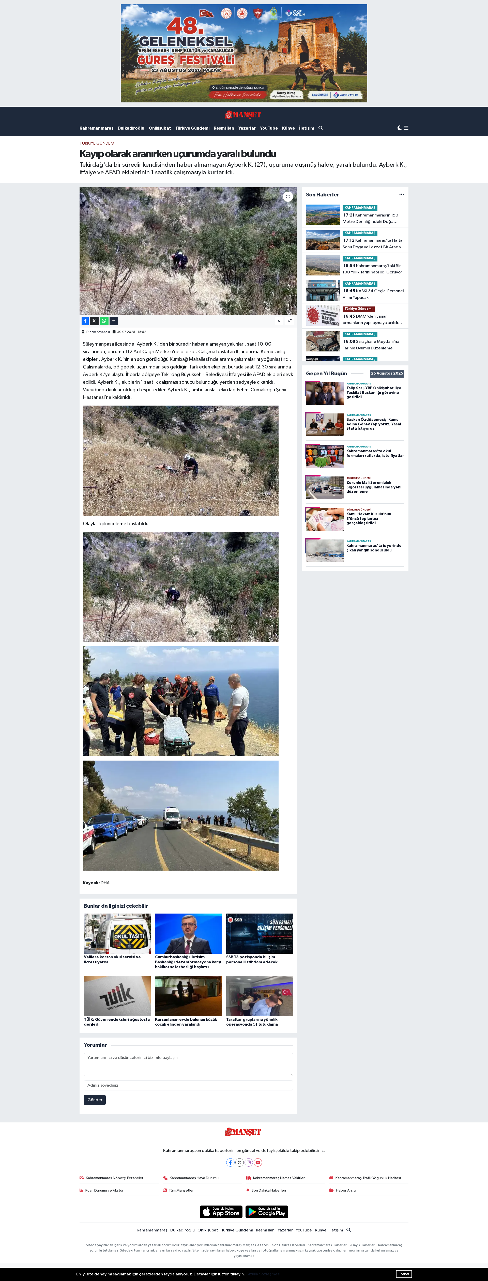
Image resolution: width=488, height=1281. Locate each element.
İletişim (306, 128)
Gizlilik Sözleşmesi (263, 1274)
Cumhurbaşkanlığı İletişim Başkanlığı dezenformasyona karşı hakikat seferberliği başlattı (188, 962)
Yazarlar (247, 128)
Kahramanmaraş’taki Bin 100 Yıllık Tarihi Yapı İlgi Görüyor (372, 269)
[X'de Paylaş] (94, 321)
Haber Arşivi (346, 1190)
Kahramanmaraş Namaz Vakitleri (279, 1178)
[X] (239, 1162)
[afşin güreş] (244, 53)
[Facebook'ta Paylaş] (85, 321)
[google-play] (267, 1212)
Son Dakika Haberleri (269, 1190)
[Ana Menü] (406, 128)
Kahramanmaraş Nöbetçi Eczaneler (114, 1178)
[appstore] (221, 1212)
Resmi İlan (224, 128)
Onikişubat (160, 128)
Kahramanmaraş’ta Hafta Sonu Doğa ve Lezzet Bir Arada (372, 243)
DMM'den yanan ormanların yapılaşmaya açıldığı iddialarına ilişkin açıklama (372, 320)
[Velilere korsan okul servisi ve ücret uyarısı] (117, 933)
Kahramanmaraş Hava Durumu (194, 1178)
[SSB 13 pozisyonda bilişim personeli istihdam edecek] (259, 933)
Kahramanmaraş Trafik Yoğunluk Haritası (368, 1178)
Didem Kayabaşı (98, 332)
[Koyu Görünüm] (400, 128)
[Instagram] (249, 1162)
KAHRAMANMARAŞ (360, 208)
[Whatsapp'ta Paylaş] (104, 321)
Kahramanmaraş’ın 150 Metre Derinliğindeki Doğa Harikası (370, 219)
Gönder (94, 1100)
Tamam (404, 1273)
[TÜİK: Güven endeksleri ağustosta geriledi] (117, 996)
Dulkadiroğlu (131, 128)
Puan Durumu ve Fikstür (104, 1190)
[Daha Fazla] (114, 321)
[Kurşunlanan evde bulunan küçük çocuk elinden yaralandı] (188, 996)
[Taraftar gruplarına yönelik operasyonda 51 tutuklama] (259, 996)
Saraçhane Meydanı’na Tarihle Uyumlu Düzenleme (371, 344)
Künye (288, 128)
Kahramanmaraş (96, 128)
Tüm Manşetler (181, 1190)
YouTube (269, 128)
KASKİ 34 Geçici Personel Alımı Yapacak (373, 294)
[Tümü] (401, 195)
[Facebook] (230, 1162)
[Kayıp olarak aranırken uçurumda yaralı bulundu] (188, 251)
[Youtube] (258, 1162)
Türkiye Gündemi (192, 128)
